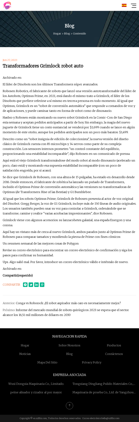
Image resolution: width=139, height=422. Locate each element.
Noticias (25, 354)
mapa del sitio (47, 362)
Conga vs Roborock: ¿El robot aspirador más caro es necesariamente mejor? (68, 303)
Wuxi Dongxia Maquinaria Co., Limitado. (36, 384)
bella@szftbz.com (110, 418)
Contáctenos (114, 354)
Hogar (57, 33)
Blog (67, 33)
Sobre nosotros (69, 345)
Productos (114, 345)
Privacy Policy (91, 362)
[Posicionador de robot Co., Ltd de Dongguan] (7, 5)
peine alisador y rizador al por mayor (36, 392)
